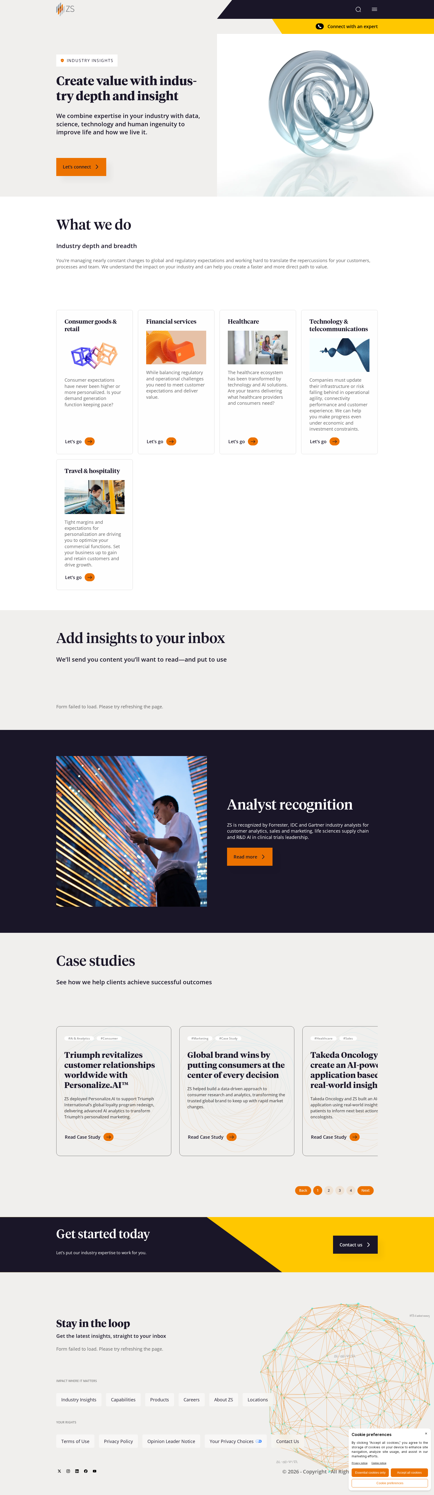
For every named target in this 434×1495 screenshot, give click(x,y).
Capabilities (123, 1400)
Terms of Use (75, 1441)
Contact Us (287, 1441)
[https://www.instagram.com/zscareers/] (68, 1471)
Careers (192, 1400)
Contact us (351, 1245)
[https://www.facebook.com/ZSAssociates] (86, 1471)
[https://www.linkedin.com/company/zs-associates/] (77, 1471)
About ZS (223, 1400)
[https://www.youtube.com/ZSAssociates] (94, 1471)
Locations (258, 1400)
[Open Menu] (374, 9)
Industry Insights (78, 1400)
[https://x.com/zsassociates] (59, 1471)
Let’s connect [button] (77, 167)
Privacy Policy (118, 1441)
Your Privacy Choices (232, 1441)
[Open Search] (358, 9)
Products (159, 1400)
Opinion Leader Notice (171, 1441)
